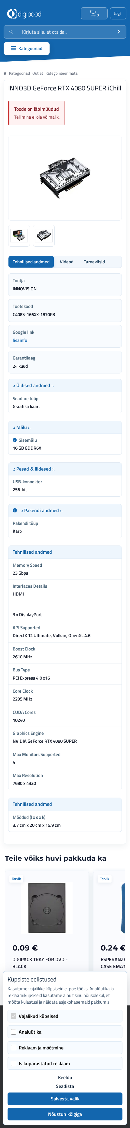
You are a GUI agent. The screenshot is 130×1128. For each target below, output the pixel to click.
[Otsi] (119, 31)
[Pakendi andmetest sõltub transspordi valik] (15, 510)
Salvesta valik (65, 1098)
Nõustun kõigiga (65, 1114)
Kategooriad (19, 73)
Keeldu (65, 1077)
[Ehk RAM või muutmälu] (15, 440)
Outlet (37, 73)
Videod (66, 261)
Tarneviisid (94, 261)
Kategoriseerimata (62, 73)
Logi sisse (118, 13)
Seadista (65, 1086)
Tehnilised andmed (31, 261)
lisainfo (20, 340)
